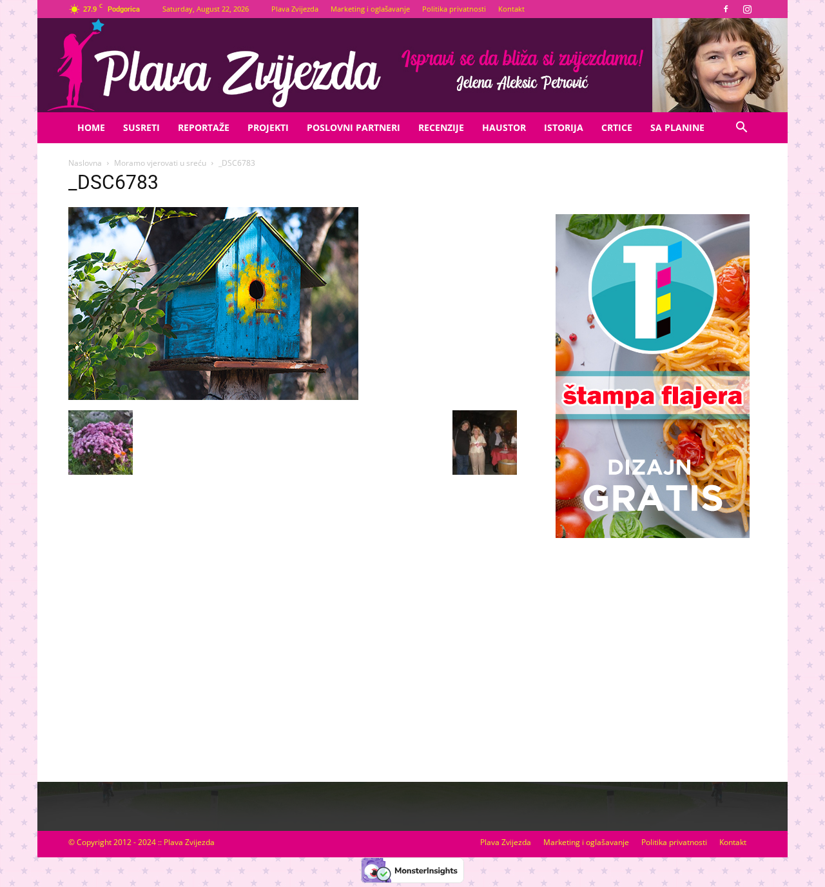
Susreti (141, 127)
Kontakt (511, 9)
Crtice (616, 127)
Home (91, 127)
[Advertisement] (652, 647)
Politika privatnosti (454, 9)
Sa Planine (677, 127)
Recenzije (441, 127)
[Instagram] (747, 9)
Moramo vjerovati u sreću (160, 162)
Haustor (504, 127)
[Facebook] (725, 9)
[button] (741, 129)
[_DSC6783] (213, 397)
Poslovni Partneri (353, 127)
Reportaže (203, 127)
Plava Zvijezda (294, 9)
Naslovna (85, 162)
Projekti (268, 127)
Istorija (563, 127)
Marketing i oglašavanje (370, 9)
